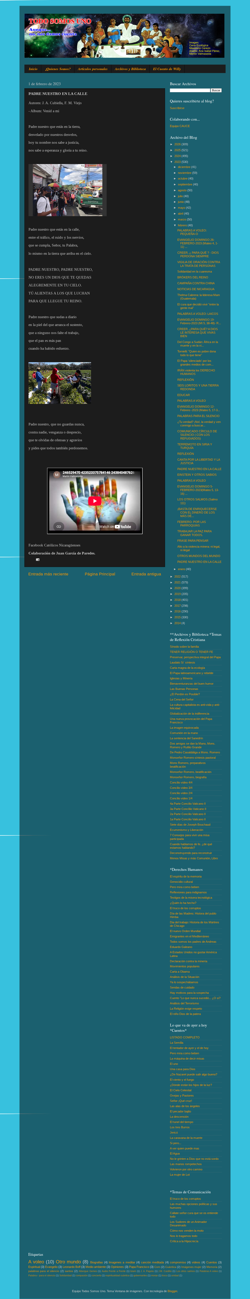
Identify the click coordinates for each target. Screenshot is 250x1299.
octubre (183, 178)
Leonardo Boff (71, 1266)
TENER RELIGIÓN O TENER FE (191, 652)
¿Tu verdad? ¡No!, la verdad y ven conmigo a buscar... (199, 423)
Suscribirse (177, 108)
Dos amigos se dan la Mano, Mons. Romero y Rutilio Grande (192, 745)
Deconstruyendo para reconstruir (191, 853)
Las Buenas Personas (184, 689)
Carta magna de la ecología (187, 667)
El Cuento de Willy (167, 68)
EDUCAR (183, 395)
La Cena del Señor (182, 699)
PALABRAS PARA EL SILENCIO (198, 416)
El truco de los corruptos (185, 908)
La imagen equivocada (184, 727)
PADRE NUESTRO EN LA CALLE (199, 469)
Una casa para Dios (182, 1069)
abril (181, 213)
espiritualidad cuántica (117, 1275)
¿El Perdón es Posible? (185, 694)
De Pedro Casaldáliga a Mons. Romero (195, 752)
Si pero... (175, 1143)
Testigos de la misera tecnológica (191, 897)
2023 (177, 161)
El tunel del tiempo (181, 1122)
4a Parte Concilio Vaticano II (188, 803)
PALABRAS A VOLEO (191, 400)
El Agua (175, 1153)
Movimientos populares (185, 966)
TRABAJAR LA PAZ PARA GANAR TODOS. (194, 533)
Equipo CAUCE (180, 126)
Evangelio (51, 1266)
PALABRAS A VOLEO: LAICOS (197, 313)
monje (154, 1275)
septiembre (185, 184)
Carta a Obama (180, 971)
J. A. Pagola (147, 1271)
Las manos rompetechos (186, 1164)
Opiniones (117, 1266)
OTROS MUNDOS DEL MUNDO (198, 556)
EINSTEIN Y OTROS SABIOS (197, 474)
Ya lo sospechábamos (184, 982)
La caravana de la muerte (186, 1137)
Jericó (174, 1132)
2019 (177, 594)
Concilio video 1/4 (181, 798)
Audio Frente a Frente (114, 1271)
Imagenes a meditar (122, 1262)
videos (196, 1262)
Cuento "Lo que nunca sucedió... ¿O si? (195, 998)
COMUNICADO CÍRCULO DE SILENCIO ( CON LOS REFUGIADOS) (197, 435)
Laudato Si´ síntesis (182, 662)
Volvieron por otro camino (186, 1169)
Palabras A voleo (209, 1271)
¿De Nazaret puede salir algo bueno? (193, 1074)
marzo (182, 219)
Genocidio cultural (181, 881)
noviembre (185, 172)
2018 (177, 599)
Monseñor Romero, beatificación (190, 772)
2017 (177, 605)
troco (164, 1275)
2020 (177, 588)
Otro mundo (68, 1261)
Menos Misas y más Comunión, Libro (194, 858)
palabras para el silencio (43, 1271)
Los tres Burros (180, 1127)
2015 (177, 617)
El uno (174, 1063)
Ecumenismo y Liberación (186, 829)
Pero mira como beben (184, 887)
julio (181, 196)
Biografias (96, 1262)
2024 (177, 156)
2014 (177, 623)
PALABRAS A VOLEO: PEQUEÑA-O (192, 232)
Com (157, 1267)
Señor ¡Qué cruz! (181, 1100)
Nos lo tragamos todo (183, 1236)
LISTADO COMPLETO (185, 1037)
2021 (177, 582)
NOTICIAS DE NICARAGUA (195, 289)
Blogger (172, 1291)
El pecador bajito (180, 1111)
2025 (177, 150)
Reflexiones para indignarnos (188, 892)
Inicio (33, 68)
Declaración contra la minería (188, 961)
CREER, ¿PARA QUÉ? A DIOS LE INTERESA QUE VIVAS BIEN (197, 332)
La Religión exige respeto (186, 1008)
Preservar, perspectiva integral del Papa (195, 657)
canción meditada (152, 1262)
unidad (175, 1275)
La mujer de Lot (180, 1174)
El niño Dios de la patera (185, 1014)
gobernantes (140, 1275)
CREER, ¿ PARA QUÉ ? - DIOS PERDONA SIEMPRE (198, 254)
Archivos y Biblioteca (130, 68)
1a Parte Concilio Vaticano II (188, 819)
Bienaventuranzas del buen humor (191, 683)
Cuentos (211, 1262)
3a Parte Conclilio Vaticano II (188, 809)
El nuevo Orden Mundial (185, 931)
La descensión (179, 1116)
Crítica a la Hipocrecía (184, 1241)
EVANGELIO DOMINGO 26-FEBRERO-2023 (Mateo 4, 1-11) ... (197, 243)
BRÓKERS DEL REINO (192, 277)
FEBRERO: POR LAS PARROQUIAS (191, 523)
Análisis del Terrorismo (184, 1003)
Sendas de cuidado (182, 987)
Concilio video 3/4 (181, 787)
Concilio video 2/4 (181, 793)
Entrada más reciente (48, 574)
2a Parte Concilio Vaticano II (188, 814)
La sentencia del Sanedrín (186, 738)
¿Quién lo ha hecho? (183, 903)
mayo (182, 207)
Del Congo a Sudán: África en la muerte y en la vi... (197, 343)
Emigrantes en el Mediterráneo (189, 936)
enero (182, 569)
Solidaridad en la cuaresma (194, 271)
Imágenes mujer (191, 1267)
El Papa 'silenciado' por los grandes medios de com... (195, 362)
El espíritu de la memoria (186, 876)
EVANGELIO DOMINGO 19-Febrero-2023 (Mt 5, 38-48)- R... (199, 321)
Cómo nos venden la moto (187, 1230)
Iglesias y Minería (181, 678)
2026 (177, 144)
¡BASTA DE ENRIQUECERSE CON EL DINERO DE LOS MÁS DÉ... (197, 512)
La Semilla (176, 1042)
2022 (177, 576)
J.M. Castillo (164, 1271)
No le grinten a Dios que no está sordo (194, 1158)
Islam (133, 1271)
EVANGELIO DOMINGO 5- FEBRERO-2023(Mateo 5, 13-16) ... (198, 490)
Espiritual (34, 1266)
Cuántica (170, 1267)
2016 (177, 611)
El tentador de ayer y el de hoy (189, 1048)
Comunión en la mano (184, 733)
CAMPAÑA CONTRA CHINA (196, 283)
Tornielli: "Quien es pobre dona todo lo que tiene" (196, 353)
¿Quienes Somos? (58, 68)
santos (69, 1271)
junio (181, 201)
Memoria (211, 1267)
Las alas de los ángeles (185, 1106)
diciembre (184, 167)
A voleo (36, 1261)
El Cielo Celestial (180, 1090)
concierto (96, 1275)
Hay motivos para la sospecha (189, 992)
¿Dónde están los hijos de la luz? (191, 1085)
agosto (182, 190)
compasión (82, 1275)
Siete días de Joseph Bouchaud (190, 824)
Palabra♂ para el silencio (41, 1275)
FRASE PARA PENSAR (192, 540)
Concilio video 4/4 (181, 782)
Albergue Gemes (88, 1271)
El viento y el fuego (182, 1079)
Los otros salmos (185, 1271)
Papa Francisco (139, 1266)
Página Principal (100, 574)
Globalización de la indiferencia (189, 713)
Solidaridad (65, 1275)
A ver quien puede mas (184, 1148)
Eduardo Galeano (181, 947)
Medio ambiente (96, 1266)
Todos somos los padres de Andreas (193, 941)
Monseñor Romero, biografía (188, 777)
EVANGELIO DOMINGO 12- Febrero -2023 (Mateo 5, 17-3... (198, 408)
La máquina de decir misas (187, 1058)
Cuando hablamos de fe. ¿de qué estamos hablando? (191, 845)
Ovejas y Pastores (182, 1095)
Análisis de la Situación (184, 977)
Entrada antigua (146, 574)
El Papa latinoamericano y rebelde (191, 673)
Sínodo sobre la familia (184, 646)
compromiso (178, 1262)
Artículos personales (93, 68)
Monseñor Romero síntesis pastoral (193, 757)
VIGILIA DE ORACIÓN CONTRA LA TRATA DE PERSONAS (198, 263)
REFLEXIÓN (185, 379)
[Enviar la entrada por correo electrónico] (37, 559)
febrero (183, 225)
